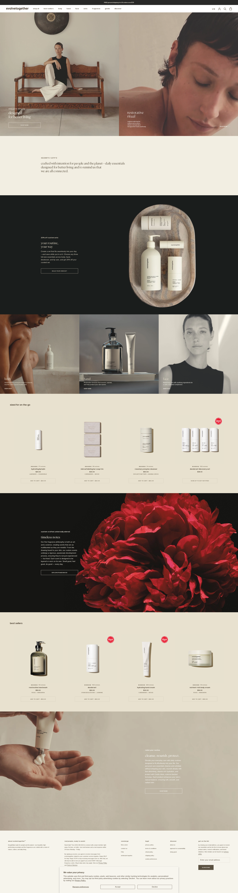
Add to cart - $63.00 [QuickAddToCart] (146, 481)
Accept (117, 887)
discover (117, 8)
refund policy (149, 852)
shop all (36, 8)
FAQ (122, 852)
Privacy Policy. (80, 880)
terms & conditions (150, 848)
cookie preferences (151, 859)
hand (69, 8)
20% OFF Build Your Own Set (119, 2)
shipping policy (149, 855)
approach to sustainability (177, 848)
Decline (155, 887)
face (77, 8)
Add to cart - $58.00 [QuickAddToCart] (38, 699)
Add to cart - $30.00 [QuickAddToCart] (92, 481)
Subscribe (206, 867)
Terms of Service (72, 865)
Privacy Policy (102, 863)
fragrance (96, 8)
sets (85, 8)
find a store (124, 845)
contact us (124, 848)
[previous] (8, 446)
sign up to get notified (200, 481)
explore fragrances (59, 573)
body (60, 8)
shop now (24, 125)
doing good (173, 852)
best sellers (49, 8)
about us (172, 845)
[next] (230, 446)
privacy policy (149, 845)
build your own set (59, 271)
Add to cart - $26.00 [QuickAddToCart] (38, 481)
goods (107, 8)
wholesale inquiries (126, 855)
